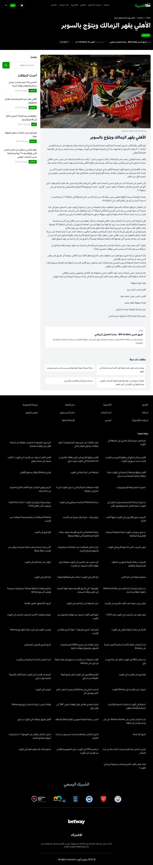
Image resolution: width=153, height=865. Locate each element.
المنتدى (54, 5)
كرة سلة (33, 141)
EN (6, 5)
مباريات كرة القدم (94, 5)
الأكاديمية (74, 5)
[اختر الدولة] (20, 5)
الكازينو (83, 5)
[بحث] (6, 65)
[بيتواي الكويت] (143, 5)
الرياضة (106, 5)
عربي (12, 5)
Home (148, 18)
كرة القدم (140, 18)
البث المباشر (63, 5)
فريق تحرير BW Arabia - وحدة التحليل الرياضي (128, 42)
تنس (34, 124)
